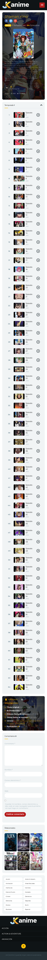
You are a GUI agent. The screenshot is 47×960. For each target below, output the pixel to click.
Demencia (28, 896)
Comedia (32, 721)
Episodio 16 (29, 250)
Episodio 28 (29, 359)
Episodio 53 (29, 586)
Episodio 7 (29, 168)
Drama (39, 721)
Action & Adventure (31, 879)
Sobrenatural (20, 723)
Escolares (9, 909)
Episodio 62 (29, 668)
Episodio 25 (29, 332)
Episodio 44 (29, 504)
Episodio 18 (29, 268)
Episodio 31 (29, 386)
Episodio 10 (29, 195)
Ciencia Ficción (10, 892)
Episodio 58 (29, 631)
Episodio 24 (29, 323)
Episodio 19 (29, 277)
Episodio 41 (29, 477)
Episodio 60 (29, 649)
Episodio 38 (29, 450)
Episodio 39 (29, 459)
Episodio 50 (29, 559)
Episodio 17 (29, 259)
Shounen (10, 723)
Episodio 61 (29, 658)
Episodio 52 (29, 577)
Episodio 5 (29, 150)
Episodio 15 (29, 241)
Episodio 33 (29, 404)
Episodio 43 (29, 495)
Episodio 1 (29, 114)
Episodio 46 (29, 522)
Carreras (27, 888)
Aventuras (24, 721)
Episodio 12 (29, 214)
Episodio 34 (29, 413)
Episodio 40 (29, 468)
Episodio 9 (29, 186)
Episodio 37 (29, 441)
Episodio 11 (29, 204)
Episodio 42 (29, 486)
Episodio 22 (29, 304)
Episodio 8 (29, 177)
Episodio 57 (29, 622)
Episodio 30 (29, 377)
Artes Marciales (30, 883)
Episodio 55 (29, 604)
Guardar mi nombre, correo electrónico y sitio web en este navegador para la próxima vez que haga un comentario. (22, 806)
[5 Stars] (11, 87)
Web (6, 791)
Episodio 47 (29, 531)
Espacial (27, 909)
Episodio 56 (29, 613)
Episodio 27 (29, 350)
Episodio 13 (29, 223)
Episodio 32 (29, 395)
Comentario (10, 744)
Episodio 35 (29, 422)
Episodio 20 (29, 286)
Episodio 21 (29, 295)
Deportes (28, 901)
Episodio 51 (29, 568)
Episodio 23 (29, 313)
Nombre (9, 770)
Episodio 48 (29, 540)
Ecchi (27, 905)
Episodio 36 (29, 431)
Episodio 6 (29, 159)
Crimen (8, 896)
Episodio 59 (29, 640)
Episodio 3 (29, 132)
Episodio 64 (29, 686)
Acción (16, 721)
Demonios (9, 901)
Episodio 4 (29, 141)
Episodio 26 (29, 341)
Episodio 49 (29, 550)
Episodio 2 (29, 123)
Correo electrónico (13, 780)
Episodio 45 (29, 513)
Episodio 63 (29, 677)
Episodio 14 (29, 232)
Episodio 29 (29, 368)
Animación (9, 883)
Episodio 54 (29, 595)
